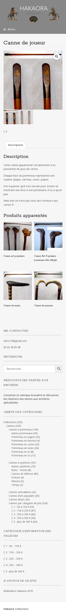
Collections (10, 422)
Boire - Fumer (19, 470)
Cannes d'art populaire (21, 495)
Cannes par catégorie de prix (25, 503)
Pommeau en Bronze (23, 440)
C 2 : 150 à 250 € (20, 510)
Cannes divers (17, 499)
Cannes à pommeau (20, 429)
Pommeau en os (20, 455)
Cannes (10, 425)
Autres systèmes (20, 466)
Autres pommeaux (22, 433)
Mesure (15, 481)
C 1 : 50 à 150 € (20, 507)
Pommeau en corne (22, 444)
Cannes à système (19, 462)
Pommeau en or (20, 451)
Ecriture (15, 477)
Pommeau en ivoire (22, 448)
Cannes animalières (20, 492)
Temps (15, 484)
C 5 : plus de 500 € (21, 521)
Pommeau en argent (23, 437)
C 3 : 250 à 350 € (20, 514)
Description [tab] (15, 145)
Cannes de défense (22, 473)
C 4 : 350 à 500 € (20, 518)
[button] (57, 56)
